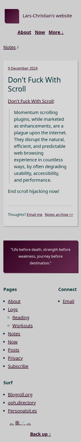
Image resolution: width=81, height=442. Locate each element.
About (24, 32)
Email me (34, 214)
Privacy (15, 358)
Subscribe (18, 366)
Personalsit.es (22, 411)
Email (68, 301)
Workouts (22, 326)
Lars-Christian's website (47, 16)
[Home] (11, 16)
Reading (20, 317)
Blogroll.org (20, 395)
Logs (13, 309)
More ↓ (56, 32)
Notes (9, 47)
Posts (13, 350)
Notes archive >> (59, 214)
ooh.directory (22, 403)
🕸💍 (20, 423)
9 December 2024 (23, 68)
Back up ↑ (40, 434)
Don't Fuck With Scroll (31, 101)
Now (40, 32)
